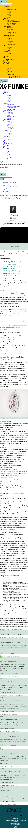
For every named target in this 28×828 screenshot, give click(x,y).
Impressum (15, 818)
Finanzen (9, 54)
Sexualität (9, 38)
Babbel (8, 70)
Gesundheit (9, 47)
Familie (6, 18)
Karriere (9, 53)
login (0, 170)
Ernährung (9, 48)
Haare (8, 30)
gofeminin (2, 195)
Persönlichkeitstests (11, 44)
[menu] (2, 179)
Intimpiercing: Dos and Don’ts (11, 276)
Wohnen (9, 11)
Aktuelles (6, 6)
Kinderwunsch (10, 20)
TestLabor (6, 60)
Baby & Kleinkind (11, 23)
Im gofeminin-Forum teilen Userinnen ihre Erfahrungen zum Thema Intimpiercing (13, 327)
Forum (5, 57)
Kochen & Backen (11, 9)
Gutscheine (6, 62)
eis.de (12, 653)
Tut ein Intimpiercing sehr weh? (11, 264)
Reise (8, 17)
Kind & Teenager (11, 24)
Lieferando (9, 73)
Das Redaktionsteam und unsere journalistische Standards (15, 820)
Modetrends (10, 27)
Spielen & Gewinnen (9, 59)
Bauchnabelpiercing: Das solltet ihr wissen (16, 353)
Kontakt (15, 826)
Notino (8, 66)
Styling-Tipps (10, 29)
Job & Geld (7, 51)
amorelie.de (13, 673)
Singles (8, 39)
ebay (8, 65)
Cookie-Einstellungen (15, 824)
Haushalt (9, 12)
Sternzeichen (6, 184)
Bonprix (9, 68)
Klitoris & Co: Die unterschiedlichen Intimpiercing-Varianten (12, 267)
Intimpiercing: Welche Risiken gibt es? (13, 271)
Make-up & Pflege (11, 32)
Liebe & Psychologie (9, 35)
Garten (8, 14)
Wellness (6, 45)
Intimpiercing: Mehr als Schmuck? (12, 262)
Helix (12, 293)
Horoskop (6, 56)
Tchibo (8, 63)
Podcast (4, 190)
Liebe (8, 36)
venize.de (13, 745)
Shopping (9, 33)
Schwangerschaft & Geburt (13, 21)
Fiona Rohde (11, 214)
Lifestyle (6, 8)
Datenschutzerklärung (15, 823)
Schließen (5, 2)
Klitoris (23, 368)
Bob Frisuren (6, 191)
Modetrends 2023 (7, 185)
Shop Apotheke (10, 74)
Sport (8, 50)
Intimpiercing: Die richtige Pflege (11, 273)
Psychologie (10, 42)
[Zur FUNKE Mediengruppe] (14, 88)
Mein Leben (10, 41)
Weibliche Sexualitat (11, 804)
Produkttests (5, 193)
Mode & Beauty (8, 26)
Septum (11, 295)
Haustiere (9, 15)
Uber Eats (9, 71)
